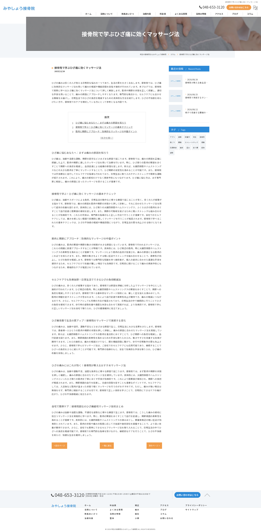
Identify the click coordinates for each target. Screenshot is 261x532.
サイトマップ (191, 509)
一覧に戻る (107, 445)
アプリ (172, 137)
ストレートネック (191, 142)
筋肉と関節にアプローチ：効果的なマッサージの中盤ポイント (106, 131)
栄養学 (187, 137)
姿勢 (171, 153)
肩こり (172, 142)
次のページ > (154, 445)
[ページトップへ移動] (207, 495)
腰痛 (179, 142)
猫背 (181, 147)
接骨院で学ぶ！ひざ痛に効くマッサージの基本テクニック (104, 126)
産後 (203, 147)
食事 (179, 137)
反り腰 (195, 147)
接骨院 (202, 137)
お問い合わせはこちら (238, 7)
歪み (188, 147)
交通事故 (173, 147)
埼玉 (194, 137)
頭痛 (203, 142)
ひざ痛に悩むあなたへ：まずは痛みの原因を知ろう (101, 122)
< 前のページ (59, 445)
